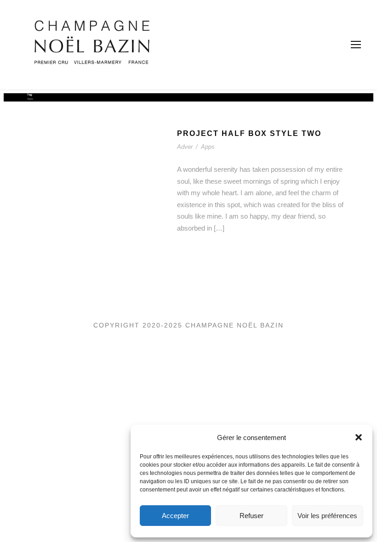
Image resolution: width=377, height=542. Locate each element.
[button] (358, 437)
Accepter (175, 515)
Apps (208, 146)
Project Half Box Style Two (249, 133)
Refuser (251, 515)
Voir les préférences (327, 515)
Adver (185, 146)
